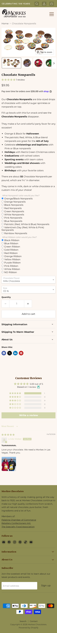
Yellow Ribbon (12, 259)
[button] (11, 63)
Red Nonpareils (13, 208)
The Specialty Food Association (18, 526)
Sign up (46, 585)
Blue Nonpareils (13, 221)
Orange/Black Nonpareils (18, 198)
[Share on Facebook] (4, 353)
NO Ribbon (10, 272)
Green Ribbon (12, 246)
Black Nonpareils (13, 204)
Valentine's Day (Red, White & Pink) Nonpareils (23, 228)
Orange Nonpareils (15, 201)
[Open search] (37, 4)
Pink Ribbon (11, 265)
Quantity (6, 297)
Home (5, 23)
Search (23, 621)
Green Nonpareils (14, 211)
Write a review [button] (28, 415)
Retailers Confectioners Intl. (16, 523)
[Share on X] (9, 353)
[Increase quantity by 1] (28, 304)
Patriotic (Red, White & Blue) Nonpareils (26, 224)
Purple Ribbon (12, 262)
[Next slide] (53, 63)
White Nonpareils (14, 214)
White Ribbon (12, 269)
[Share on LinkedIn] (15, 353)
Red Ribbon (11, 253)
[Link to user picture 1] (9, 464)
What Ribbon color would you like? (19, 237)
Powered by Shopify (28, 627)
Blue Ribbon (11, 243)
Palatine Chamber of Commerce (19, 520)
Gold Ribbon (11, 249)
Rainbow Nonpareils (15, 233)
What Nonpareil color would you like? (21, 195)
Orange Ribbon (13, 256)
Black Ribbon (11, 240)
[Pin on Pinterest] (21, 353)
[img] (8, 434)
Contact (34, 621)
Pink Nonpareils (13, 217)
